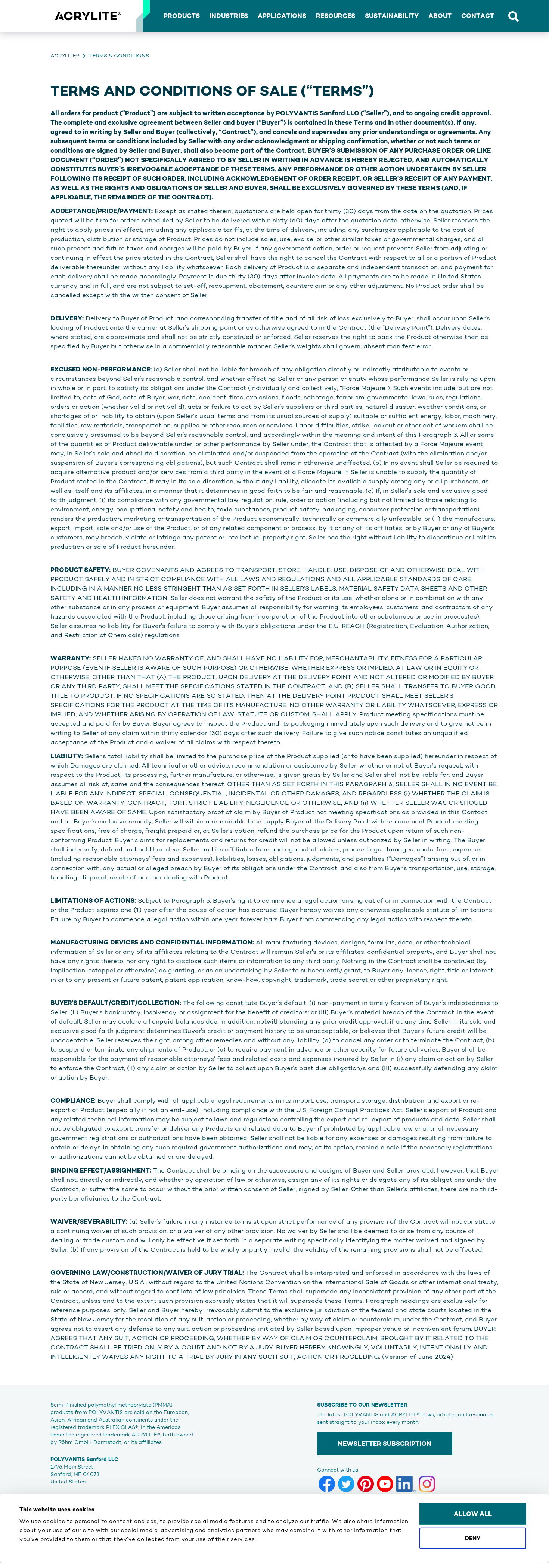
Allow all (473, 1514)
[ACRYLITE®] (87, 16)
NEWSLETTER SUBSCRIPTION (384, 1443)
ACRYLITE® (64, 55)
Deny (473, 1537)
